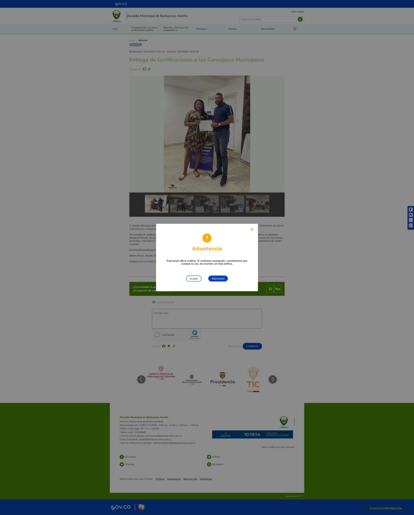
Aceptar (194, 278)
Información (218, 278)
